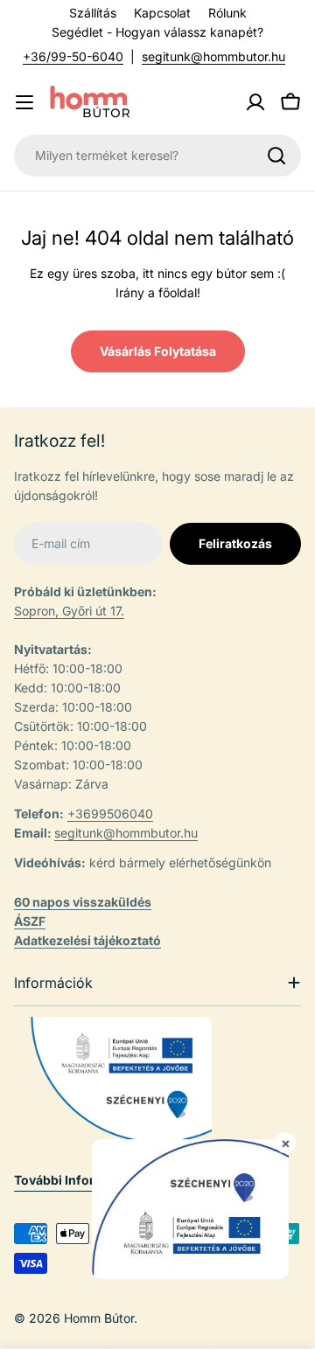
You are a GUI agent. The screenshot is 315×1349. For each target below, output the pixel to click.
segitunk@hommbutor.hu (213, 56)
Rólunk (227, 12)
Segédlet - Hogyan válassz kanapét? (157, 31)
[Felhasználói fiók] (255, 102)
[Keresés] (276, 155)
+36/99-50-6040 (73, 56)
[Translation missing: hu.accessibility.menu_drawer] (24, 102)
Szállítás (92, 12)
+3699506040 (110, 813)
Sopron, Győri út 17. (69, 610)
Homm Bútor (99, 1318)
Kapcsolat (162, 12)
